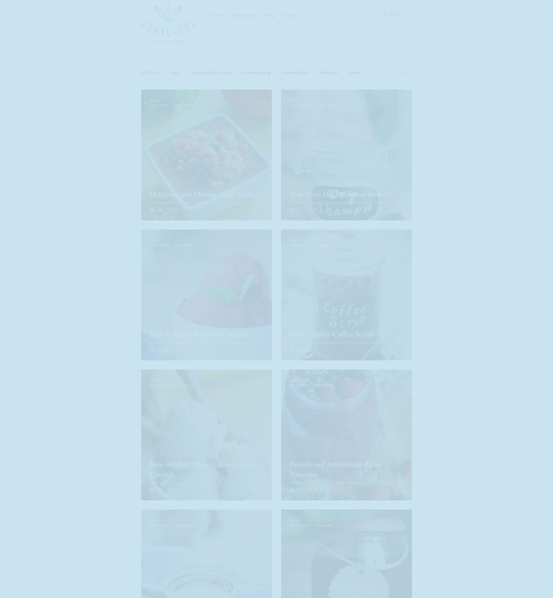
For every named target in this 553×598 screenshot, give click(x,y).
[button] (361, 247)
